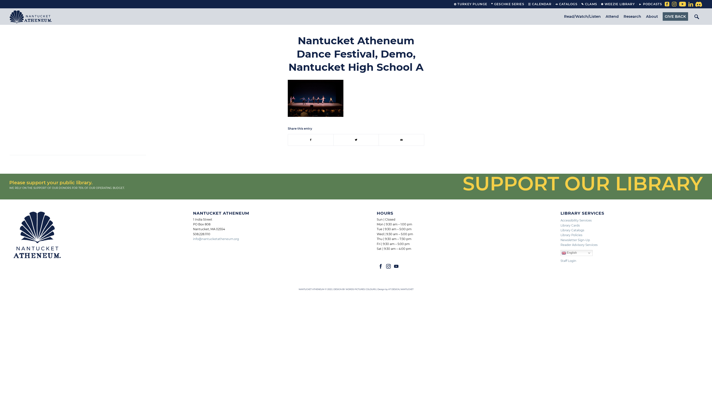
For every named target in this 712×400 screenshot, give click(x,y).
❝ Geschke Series (507, 4)
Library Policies (571, 235)
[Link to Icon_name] (698, 4)
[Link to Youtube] (681, 4)
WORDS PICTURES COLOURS (361, 289)
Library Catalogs (572, 230)
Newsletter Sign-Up (575, 240)
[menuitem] (471, 4)
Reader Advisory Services (579, 245)
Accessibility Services (576, 220)
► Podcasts (650, 4)
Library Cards (570, 225)
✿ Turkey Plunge (470, 4)
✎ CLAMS (589, 4)
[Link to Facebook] (667, 4)
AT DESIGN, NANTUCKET (400, 289)
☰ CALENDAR (539, 4)
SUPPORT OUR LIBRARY (583, 183)
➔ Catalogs (566, 4)
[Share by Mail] (401, 140)
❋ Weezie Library (618, 4)
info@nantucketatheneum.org (216, 239)
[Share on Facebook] (310, 140)
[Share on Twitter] (356, 140)
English (571, 252)
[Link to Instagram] (674, 4)
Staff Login (568, 261)
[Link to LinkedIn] (690, 4)
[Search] (696, 16)
